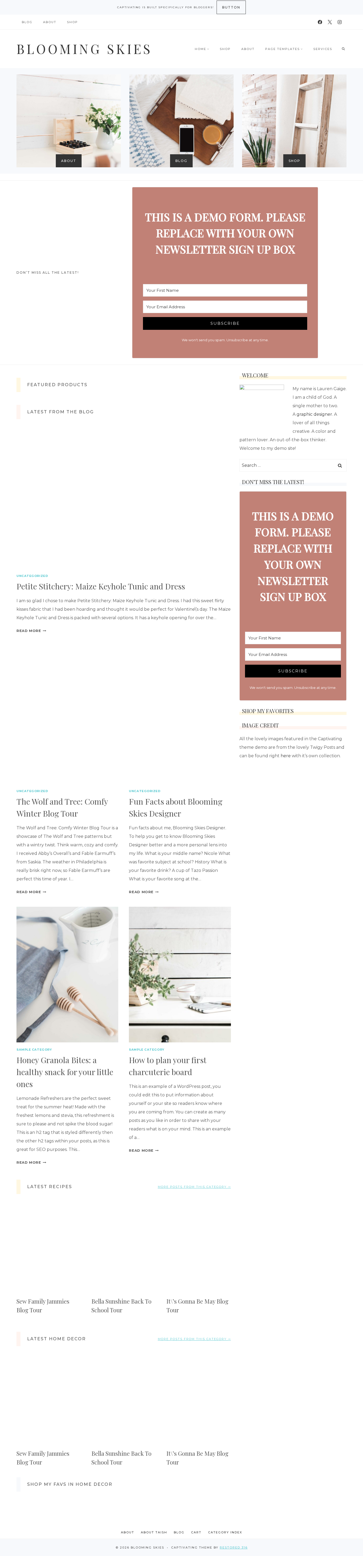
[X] (330, 22)
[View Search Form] (343, 49)
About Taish (154, 1532)
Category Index (225, 1532)
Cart (196, 1532)
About (49, 22)
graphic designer (314, 414)
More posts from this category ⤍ (194, 1187)
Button (231, 7)
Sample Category (34, 1049)
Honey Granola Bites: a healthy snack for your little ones (64, 1072)
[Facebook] (320, 22)
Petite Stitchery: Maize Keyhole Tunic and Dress (100, 586)
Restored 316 (234, 1547)
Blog (27, 22)
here (286, 755)
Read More (31, 631)
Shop (72, 22)
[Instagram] (339, 22)
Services (322, 49)
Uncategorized (32, 576)
